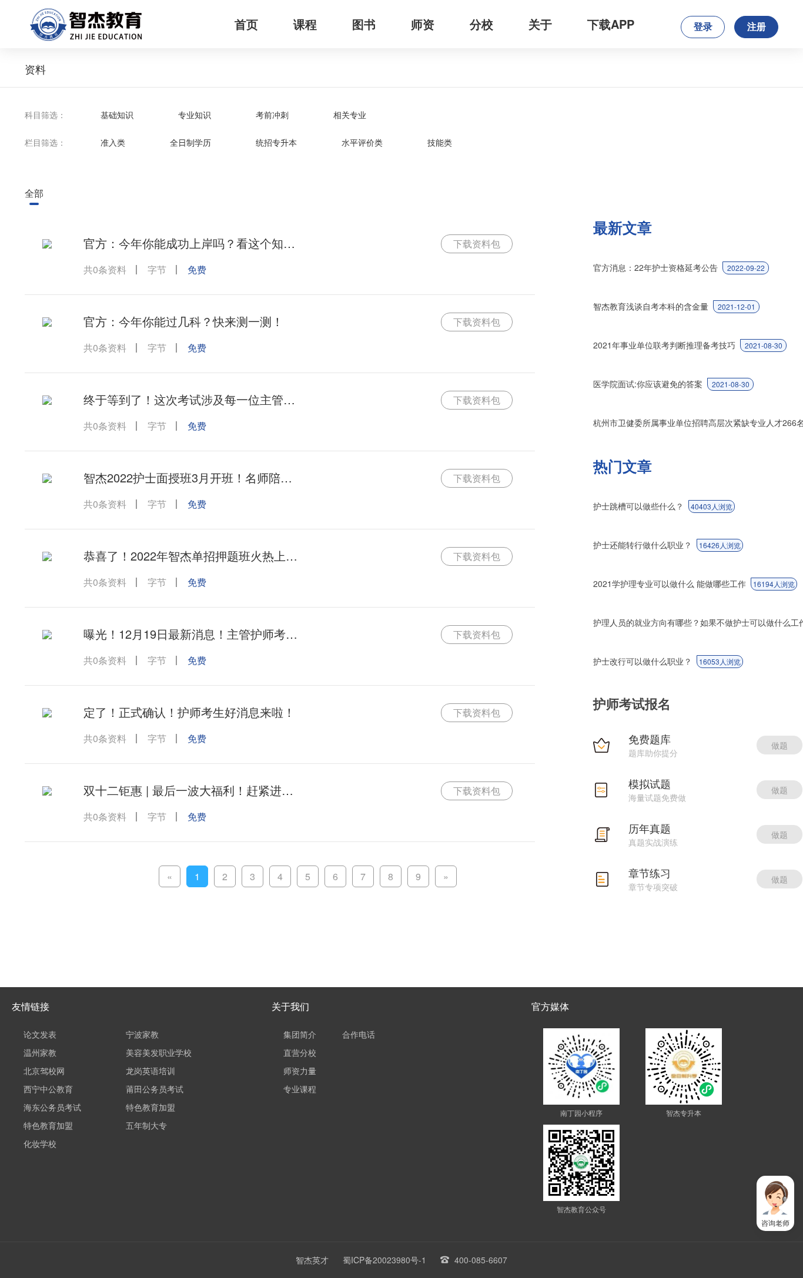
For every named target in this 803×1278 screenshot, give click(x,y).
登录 (703, 27)
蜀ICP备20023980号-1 (384, 1260)
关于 (540, 23)
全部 (34, 193)
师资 (422, 23)
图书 (364, 23)
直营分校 (299, 1052)
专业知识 (194, 114)
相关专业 (349, 114)
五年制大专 (146, 1125)
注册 (756, 27)
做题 (779, 745)
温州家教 (40, 1052)
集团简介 (299, 1034)
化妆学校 (40, 1143)
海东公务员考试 (52, 1107)
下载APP (610, 23)
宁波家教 (142, 1034)
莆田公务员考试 (154, 1089)
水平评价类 (362, 142)
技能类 (439, 142)
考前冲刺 (272, 114)
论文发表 (40, 1034)
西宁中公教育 (48, 1089)
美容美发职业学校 (159, 1052)
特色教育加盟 (150, 1107)
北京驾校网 (44, 1070)
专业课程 (299, 1089)
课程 (305, 23)
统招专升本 (276, 142)
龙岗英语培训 (150, 1070)
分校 (481, 23)
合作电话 (358, 1034)
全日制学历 (190, 142)
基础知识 (117, 114)
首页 (246, 23)
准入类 (113, 142)
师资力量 (299, 1070)
